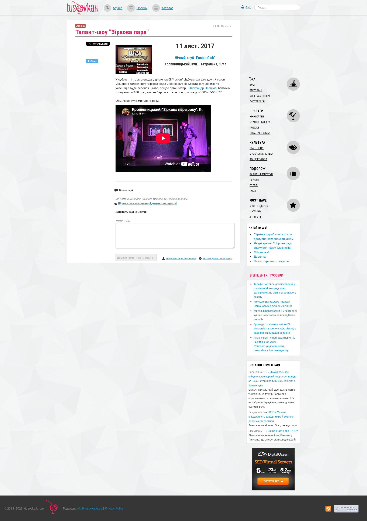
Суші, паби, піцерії (260, 96)
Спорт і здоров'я (260, 206)
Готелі (254, 185)
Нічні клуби (257, 116)
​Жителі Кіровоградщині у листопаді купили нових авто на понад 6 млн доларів (275, 315)
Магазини (255, 211)
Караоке (254, 127)
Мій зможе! (261, 252)
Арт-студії (255, 217)
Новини (142, 7)
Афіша (117, 7)
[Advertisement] (278, 46)
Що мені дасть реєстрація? (217, 258)
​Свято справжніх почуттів (271, 261)
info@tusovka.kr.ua (89, 508)
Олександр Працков (202, 88)
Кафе (252, 84)
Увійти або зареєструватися (181, 258)
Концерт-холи (258, 159)
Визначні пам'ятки (261, 174)
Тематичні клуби (260, 133)
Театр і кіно (257, 148)
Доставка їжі (257, 101)
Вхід (248, 7)
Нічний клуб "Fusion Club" (195, 58)
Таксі (253, 190)
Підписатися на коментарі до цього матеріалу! (147, 203)
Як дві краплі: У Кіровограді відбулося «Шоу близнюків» (273, 245)
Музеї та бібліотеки (261, 153)
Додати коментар (136, 257)
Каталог (167, 7)
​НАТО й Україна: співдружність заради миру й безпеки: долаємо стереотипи (271, 416)
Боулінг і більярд (260, 122)
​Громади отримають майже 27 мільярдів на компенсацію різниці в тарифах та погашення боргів (275, 328)
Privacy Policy (114, 508)
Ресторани (256, 90)
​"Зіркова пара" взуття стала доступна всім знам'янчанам (274, 236)
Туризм (254, 179)
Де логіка (260, 256)
